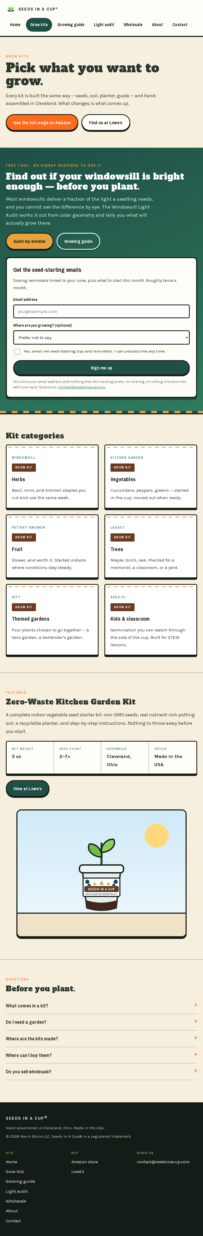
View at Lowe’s (27, 788)
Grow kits (39, 24)
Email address (25, 299)
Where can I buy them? (29, 1055)
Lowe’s (77, 1171)
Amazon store (84, 1161)
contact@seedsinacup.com (81, 387)
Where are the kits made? (32, 1038)
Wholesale (133, 24)
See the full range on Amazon (42, 122)
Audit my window (29, 241)
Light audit (104, 24)
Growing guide (70, 24)
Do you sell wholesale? (28, 1071)
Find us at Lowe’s (106, 122)
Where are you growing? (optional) (42, 325)
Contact (179, 24)
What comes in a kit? (27, 1005)
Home (15, 24)
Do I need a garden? (26, 1021)
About (157, 24)
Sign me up (101, 368)
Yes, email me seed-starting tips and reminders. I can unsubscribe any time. (94, 351)
